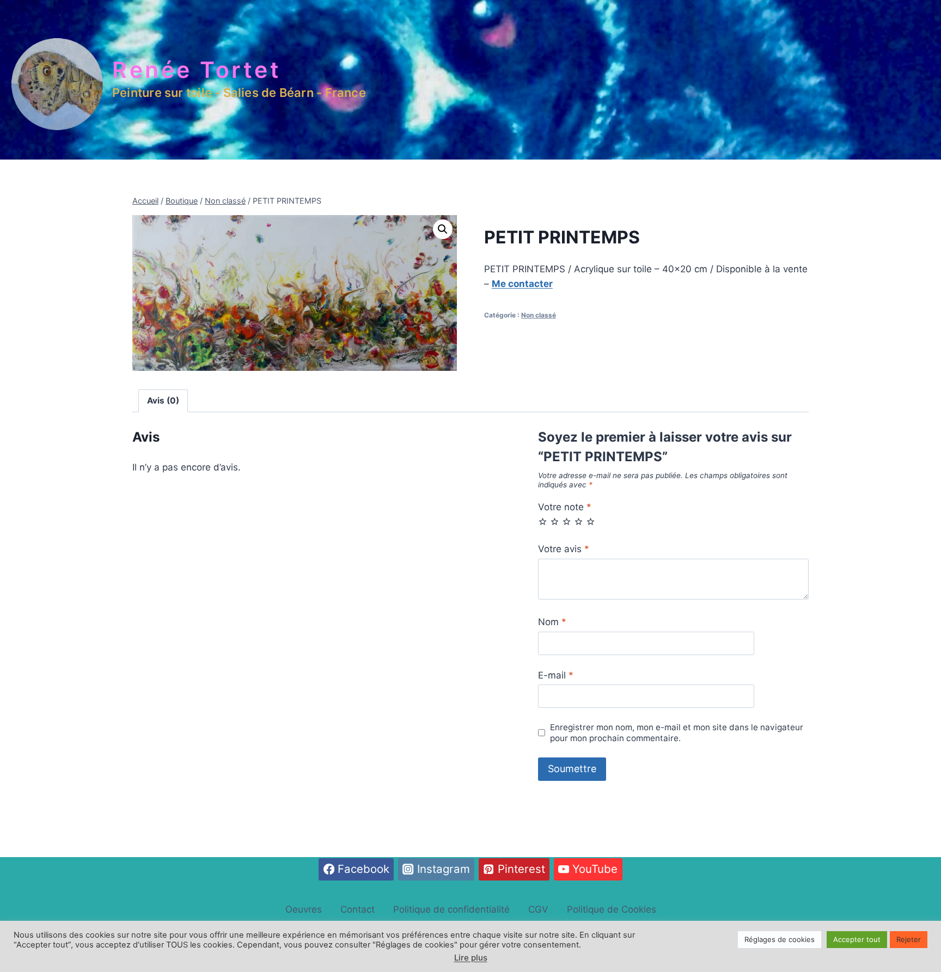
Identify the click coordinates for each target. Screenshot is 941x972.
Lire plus (470, 957)
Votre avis (563, 548)
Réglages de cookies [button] (779, 939)
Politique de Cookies (611, 909)
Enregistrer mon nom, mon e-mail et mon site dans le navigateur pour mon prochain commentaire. (676, 732)
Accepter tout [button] (857, 939)
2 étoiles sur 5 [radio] (554, 521)
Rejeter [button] (908, 939)
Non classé (538, 315)
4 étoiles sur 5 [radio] (578, 521)
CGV (538, 909)
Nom (552, 621)
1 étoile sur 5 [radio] (542, 521)
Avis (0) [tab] (163, 400)
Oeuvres (303, 909)
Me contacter (522, 283)
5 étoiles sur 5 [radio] (590, 521)
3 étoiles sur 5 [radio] (566, 521)
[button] (443, 229)
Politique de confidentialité (451, 909)
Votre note (564, 507)
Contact (357, 909)
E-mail (555, 675)
